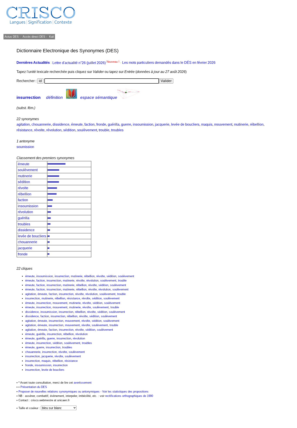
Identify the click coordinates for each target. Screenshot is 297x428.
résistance (24, 130)
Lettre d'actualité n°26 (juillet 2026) (86, 63)
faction (89, 124)
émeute (77, 124)
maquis (206, 124)
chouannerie (41, 124)
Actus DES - (12, 36)
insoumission (143, 124)
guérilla (113, 124)
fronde (101, 124)
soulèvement (87, 130)
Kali (51, 36)
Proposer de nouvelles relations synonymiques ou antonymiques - (60, 391)
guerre (126, 124)
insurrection (29, 97)
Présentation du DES (33, 387)
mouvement (223, 124)
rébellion (257, 124)
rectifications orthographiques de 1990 (129, 396)
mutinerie (241, 124)
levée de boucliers (185, 124)
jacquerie (162, 124)
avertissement (83, 382)
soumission (25, 147)
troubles (117, 130)
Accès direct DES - (35, 36)
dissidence (61, 124)
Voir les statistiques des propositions (125, 391)
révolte (39, 130)
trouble (104, 130)
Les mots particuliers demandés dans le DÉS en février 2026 (168, 63)
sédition (69, 130)
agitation (23, 124)
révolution (54, 130)
